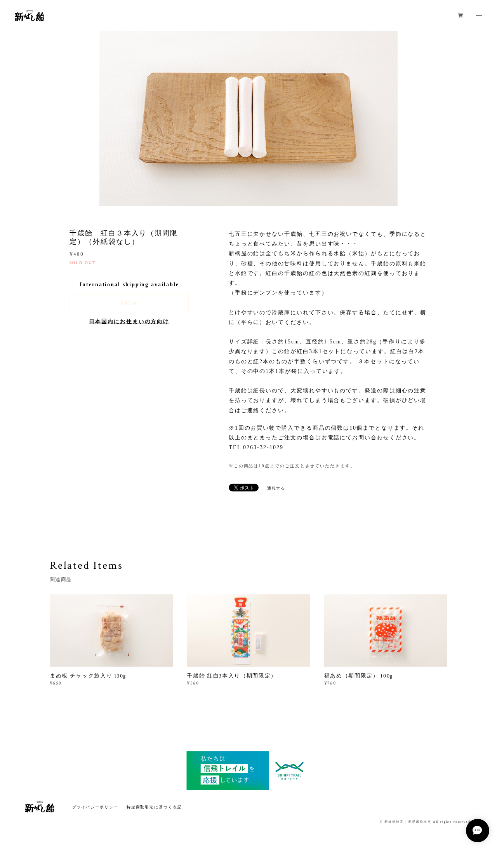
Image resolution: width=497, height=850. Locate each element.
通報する (276, 488)
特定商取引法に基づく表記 (154, 807)
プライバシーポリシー (95, 807)
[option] (248, 118)
